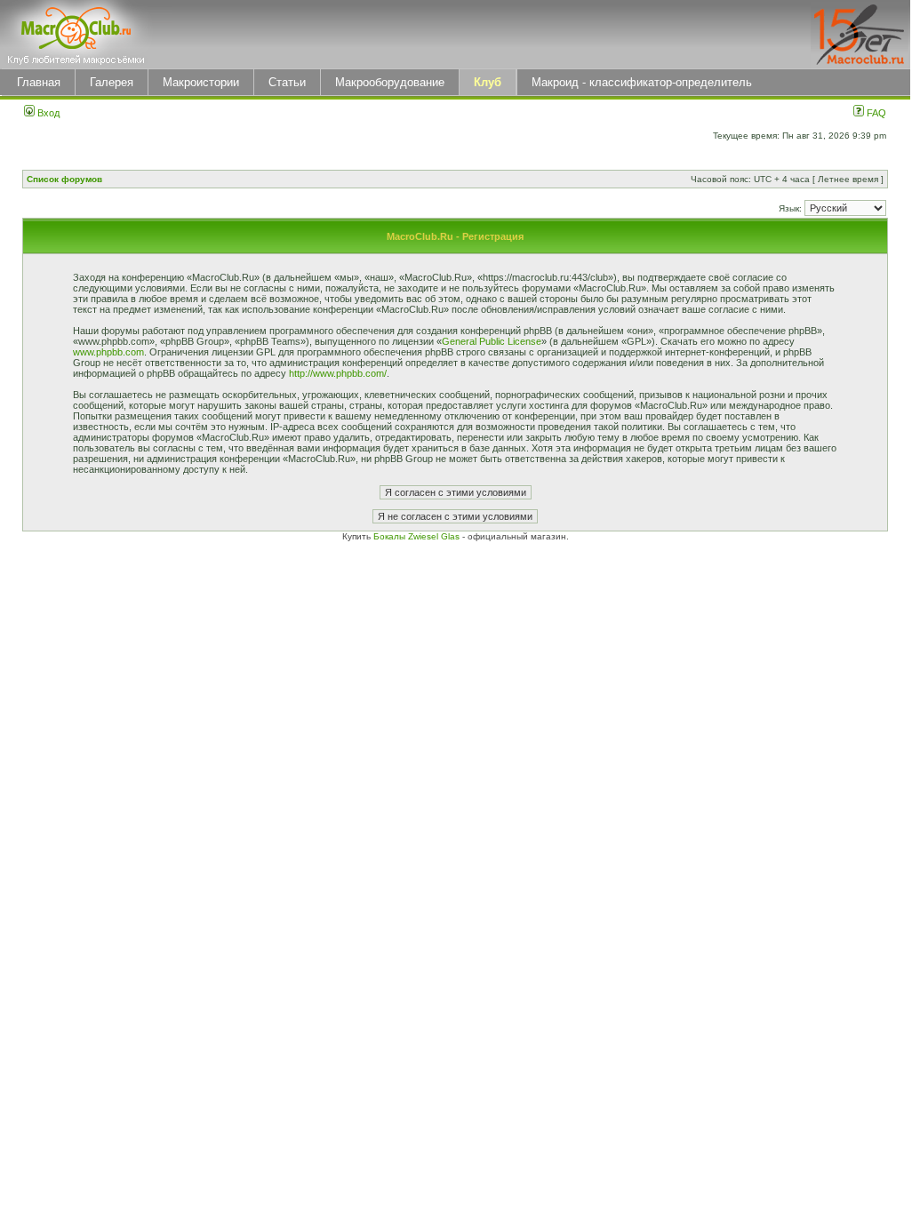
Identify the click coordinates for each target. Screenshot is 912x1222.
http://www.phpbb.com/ (338, 373)
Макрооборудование (389, 82)
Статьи (287, 82)
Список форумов (64, 179)
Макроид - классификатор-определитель (642, 82)
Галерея (111, 82)
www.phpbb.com (108, 352)
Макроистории (201, 82)
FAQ (875, 113)
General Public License (491, 341)
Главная (38, 82)
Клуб (487, 82)
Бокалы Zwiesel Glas (417, 536)
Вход (47, 113)
